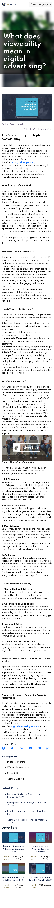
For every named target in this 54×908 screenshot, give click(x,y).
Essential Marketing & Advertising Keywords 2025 (13, 849)
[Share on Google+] (21, 748)
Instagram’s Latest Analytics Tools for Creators (40, 849)
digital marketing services (25, 726)
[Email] (30, 748)
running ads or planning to (24, 162)
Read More (6, 858)
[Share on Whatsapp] (47, 748)
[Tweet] (12, 748)
